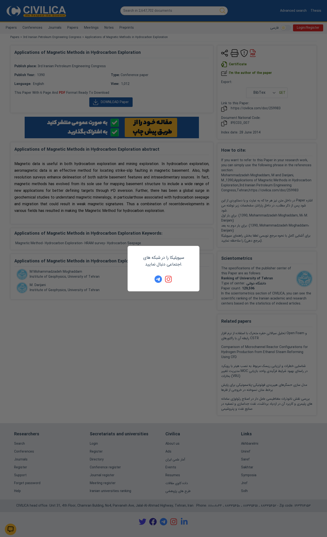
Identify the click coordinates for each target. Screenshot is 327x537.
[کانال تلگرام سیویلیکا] (158, 279)
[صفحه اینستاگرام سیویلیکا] (169, 279)
